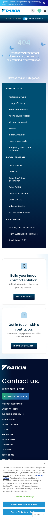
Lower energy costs (18, 141)
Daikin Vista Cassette (19, 193)
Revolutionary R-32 (17, 240)
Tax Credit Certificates (13, 414)
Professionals (13, 19)
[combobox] (38, 514)
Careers (5, 429)
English (37, 514)
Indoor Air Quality (17, 134)
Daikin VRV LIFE (15, 199)
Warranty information (19, 122)
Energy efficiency (17, 103)
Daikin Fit (13, 171)
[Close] (45, 464)
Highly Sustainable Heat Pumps (23, 234)
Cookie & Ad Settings (24, 496)
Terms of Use (8, 455)
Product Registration (12, 404)
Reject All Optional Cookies (24, 504)
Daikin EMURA (15, 187)
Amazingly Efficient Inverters (22, 227)
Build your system (24, 297)
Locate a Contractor (24, 346)
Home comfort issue (18, 109)
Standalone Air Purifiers (19, 212)
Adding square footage (19, 116)
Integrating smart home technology (20, 149)
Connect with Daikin (14, 396)
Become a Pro (8, 440)
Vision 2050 (7, 450)
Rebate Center (8, 419)
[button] (39, 11)
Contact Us (7, 445)
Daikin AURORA (15, 165)
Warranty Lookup (10, 409)
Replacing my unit (17, 97)
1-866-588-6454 (32, 10)
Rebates (13, 128)
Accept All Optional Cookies (24, 512)
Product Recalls (10, 424)
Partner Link (7, 435)
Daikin (20, 4)
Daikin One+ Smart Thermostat (17, 179)
